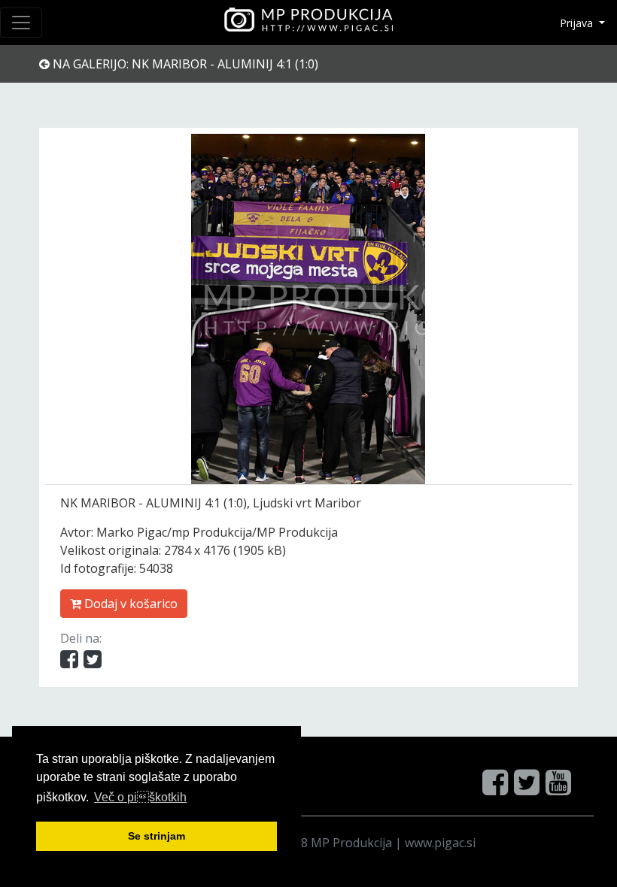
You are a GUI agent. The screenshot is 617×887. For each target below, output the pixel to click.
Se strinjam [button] (156, 836)
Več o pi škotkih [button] (140, 797)
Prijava (578, 23)
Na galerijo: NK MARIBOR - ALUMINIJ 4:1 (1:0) (184, 64)
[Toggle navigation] (21, 23)
